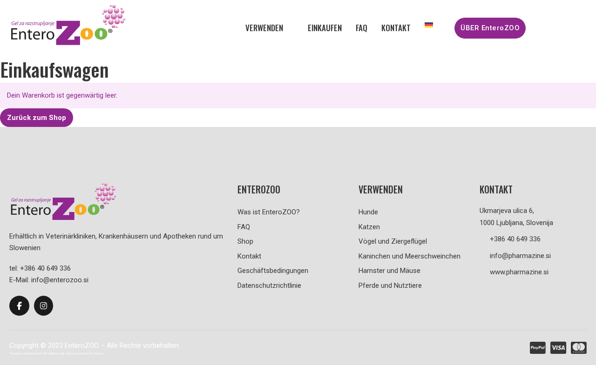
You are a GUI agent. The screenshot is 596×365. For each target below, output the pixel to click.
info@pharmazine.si (520, 256)
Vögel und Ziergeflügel (393, 241)
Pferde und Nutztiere (390, 285)
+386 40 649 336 (515, 239)
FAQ (361, 27)
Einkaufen (325, 27)
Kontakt (396, 27)
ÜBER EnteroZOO (490, 28)
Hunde (368, 212)
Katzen (369, 227)
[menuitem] (429, 25)
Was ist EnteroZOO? (268, 212)
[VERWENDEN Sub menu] (291, 28)
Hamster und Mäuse (389, 270)
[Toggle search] (558, 28)
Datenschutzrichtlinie (269, 285)
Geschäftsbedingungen (272, 270)
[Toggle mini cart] (582, 28)
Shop (245, 241)
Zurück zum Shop (36, 117)
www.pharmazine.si (519, 272)
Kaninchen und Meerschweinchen (410, 256)
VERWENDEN (264, 27)
